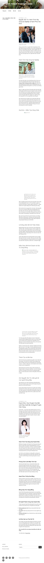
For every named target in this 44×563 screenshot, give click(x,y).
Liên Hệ (19, 10)
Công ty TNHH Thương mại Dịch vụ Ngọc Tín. (27, 83)
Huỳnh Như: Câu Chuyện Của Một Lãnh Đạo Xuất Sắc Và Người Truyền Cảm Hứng (30, 405)
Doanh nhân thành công (18, 3)
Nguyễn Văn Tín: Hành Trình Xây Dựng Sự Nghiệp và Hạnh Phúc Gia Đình (30, 21)
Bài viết (14, 10)
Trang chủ (4, 10)
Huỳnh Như (28, 533)
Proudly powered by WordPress (24, 557)
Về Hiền (9, 10)
